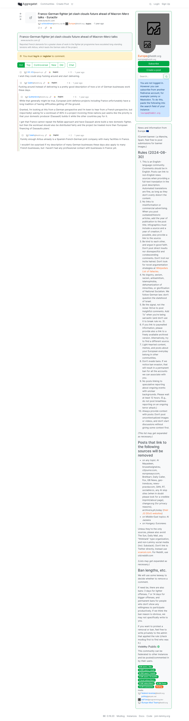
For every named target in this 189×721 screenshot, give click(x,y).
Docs (141, 716)
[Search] (150, 4)
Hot (21, 65)
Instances (132, 716)
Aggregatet (30, 4)
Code (149, 716)
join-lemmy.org (162, 716)
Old (61, 65)
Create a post (154, 70)
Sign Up (166, 3)
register (47, 56)
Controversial (41, 65)
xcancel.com (144, 552)
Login (157, 3)
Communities (47, 3)
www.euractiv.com (46, 20)
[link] (46, 27)
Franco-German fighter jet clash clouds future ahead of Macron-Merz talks (69, 36)
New (53, 65)
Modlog (159, 687)
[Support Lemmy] (72, 4)
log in (36, 56)
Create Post (62, 3)
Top (28, 65)
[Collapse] (20, 72)
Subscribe (153, 63)
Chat (71, 65)
